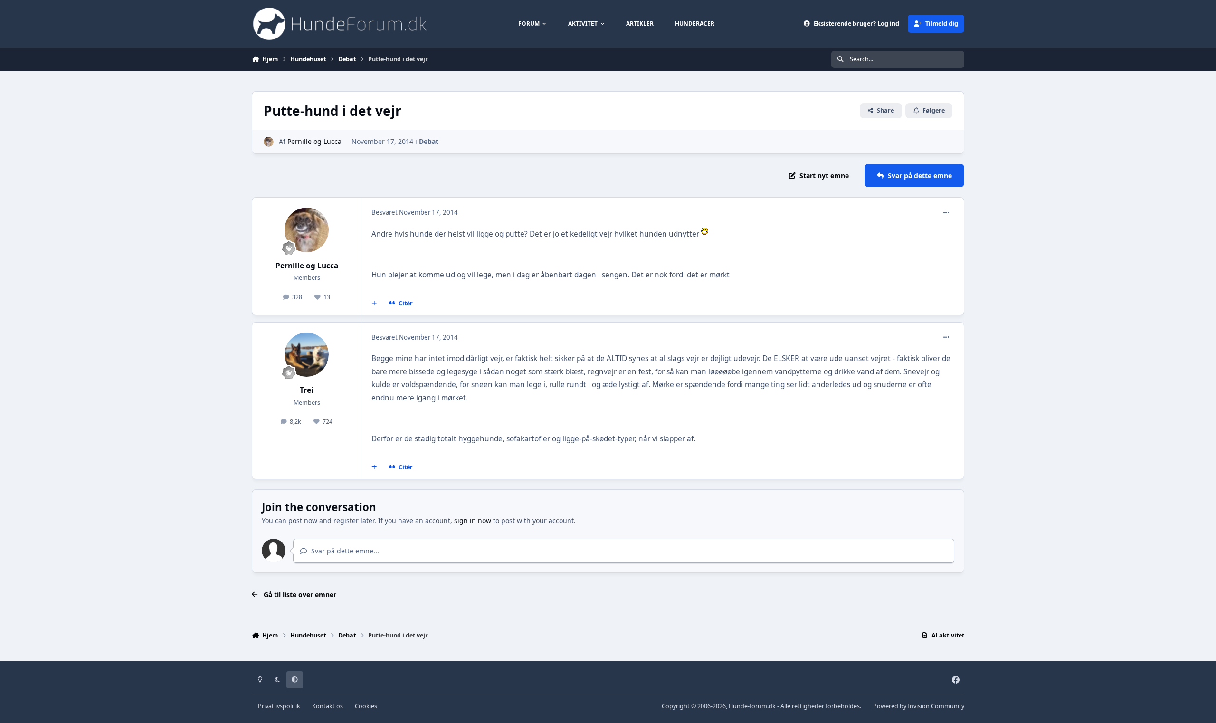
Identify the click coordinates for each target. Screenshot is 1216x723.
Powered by (918, 706)
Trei (307, 390)
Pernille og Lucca (314, 141)
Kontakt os (327, 706)
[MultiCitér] (374, 303)
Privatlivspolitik (279, 706)
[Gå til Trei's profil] (307, 355)
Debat (428, 141)
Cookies (366, 706)
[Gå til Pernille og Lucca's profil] (269, 142)
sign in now (472, 520)
